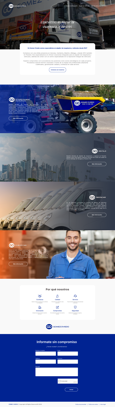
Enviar (71, 389)
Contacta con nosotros (57, 70)
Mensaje (37, 366)
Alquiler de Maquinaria (71, 6)
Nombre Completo (40, 350)
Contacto (104, 6)
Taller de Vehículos (95, 6)
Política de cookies (93, 404)
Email (59, 350)
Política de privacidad (80, 404)
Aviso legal (103, 404)
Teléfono (37, 358)
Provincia (60, 358)
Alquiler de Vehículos (84, 6)
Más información (18, 118)
